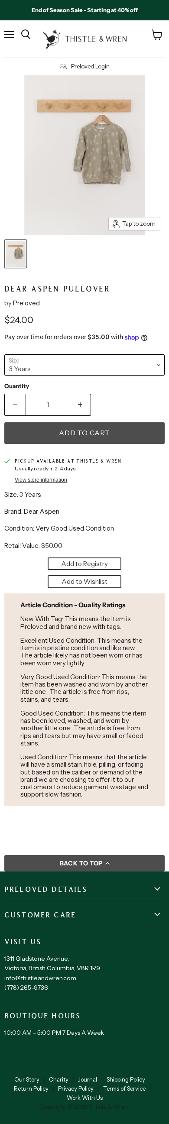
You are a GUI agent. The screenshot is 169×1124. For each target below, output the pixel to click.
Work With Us (85, 1097)
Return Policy (31, 1088)
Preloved (26, 303)
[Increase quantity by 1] (80, 404)
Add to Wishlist (84, 581)
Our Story (26, 1079)
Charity (58, 1079)
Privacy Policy (76, 1088)
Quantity (16, 386)
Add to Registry (84, 564)
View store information (41, 480)
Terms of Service (124, 1088)
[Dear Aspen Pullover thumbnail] (15, 254)
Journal (87, 1079)
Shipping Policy (126, 1079)
